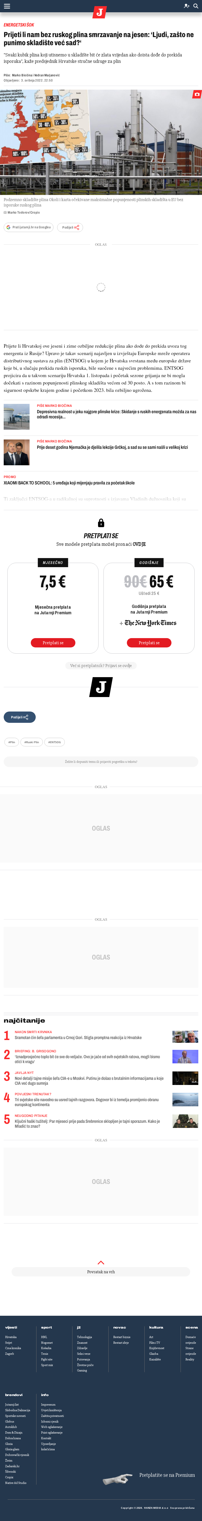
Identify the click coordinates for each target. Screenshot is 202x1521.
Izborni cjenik (49, 1422)
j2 (79, 1327)
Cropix (9, 1477)
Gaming (82, 1370)
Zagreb (9, 1354)
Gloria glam (12, 1449)
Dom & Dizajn (13, 1433)
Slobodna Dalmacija (17, 1410)
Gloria (9, 1444)
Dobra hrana (13, 1438)
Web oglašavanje (52, 1427)
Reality (189, 1359)
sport (46, 1327)
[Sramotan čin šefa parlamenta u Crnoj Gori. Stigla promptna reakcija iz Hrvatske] (185, 1037)
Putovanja (83, 1359)
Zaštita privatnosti (52, 1416)
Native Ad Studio (15, 1483)
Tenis (44, 1354)
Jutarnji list (12, 1405)
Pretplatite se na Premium (167, 1475)
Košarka (46, 1348)
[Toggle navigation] (7, 6)
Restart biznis (121, 1337)
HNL (44, 1337)
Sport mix (47, 1365)
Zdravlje (82, 1348)
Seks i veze (83, 1354)
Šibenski (10, 1472)
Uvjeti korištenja (51, 1410)
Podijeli (67, 227)
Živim (8, 1461)
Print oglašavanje (52, 1433)
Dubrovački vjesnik (17, 1455)
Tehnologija (84, 1337)
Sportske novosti (15, 1416)
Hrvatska (11, 1337)
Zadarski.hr (12, 1466)
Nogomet (47, 1343)
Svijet (8, 1343)
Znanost (82, 1343)
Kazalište (155, 1359)
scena (191, 1327)
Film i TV (154, 1343)
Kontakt (46, 1438)
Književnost (156, 1348)
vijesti (11, 1327)
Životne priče (85, 1365)
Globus (9, 1422)
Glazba (153, 1354)
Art (151, 1337)
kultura (156, 1327)
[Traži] (196, 6)
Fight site (46, 1359)
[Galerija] (101, 142)
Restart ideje (121, 1343)
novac (119, 1327)
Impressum (48, 1405)
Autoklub (11, 1427)
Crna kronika (13, 1348)
